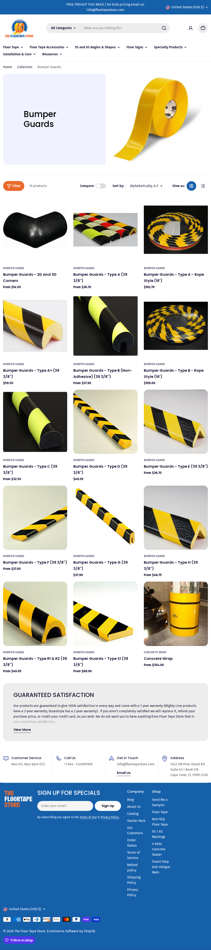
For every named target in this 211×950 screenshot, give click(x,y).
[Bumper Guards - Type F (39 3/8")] (35, 518)
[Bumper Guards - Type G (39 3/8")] (105, 518)
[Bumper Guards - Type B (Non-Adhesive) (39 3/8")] (105, 326)
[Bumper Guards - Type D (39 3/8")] (105, 422)
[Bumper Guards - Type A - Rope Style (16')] (176, 230)
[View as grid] (191, 186)
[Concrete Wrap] (176, 614)
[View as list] (203, 186)
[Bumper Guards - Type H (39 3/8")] (176, 518)
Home (7, 67)
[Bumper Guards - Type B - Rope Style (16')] (176, 326)
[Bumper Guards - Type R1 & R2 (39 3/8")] (35, 614)
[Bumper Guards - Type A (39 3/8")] (105, 230)
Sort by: (118, 186)
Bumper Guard (13, 268)
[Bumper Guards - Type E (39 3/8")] (176, 422)
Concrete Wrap (155, 652)
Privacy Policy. (110, 817)
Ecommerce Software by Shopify (71, 931)
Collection (24, 67)
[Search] (164, 28)
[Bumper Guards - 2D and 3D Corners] (35, 230)
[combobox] (108, 28)
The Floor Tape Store (29, 931)
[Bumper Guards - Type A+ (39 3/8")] (35, 326)
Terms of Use (88, 817)
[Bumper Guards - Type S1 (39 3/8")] (105, 614)
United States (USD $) (187, 7)
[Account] (190, 28)
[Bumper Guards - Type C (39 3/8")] (35, 422)
